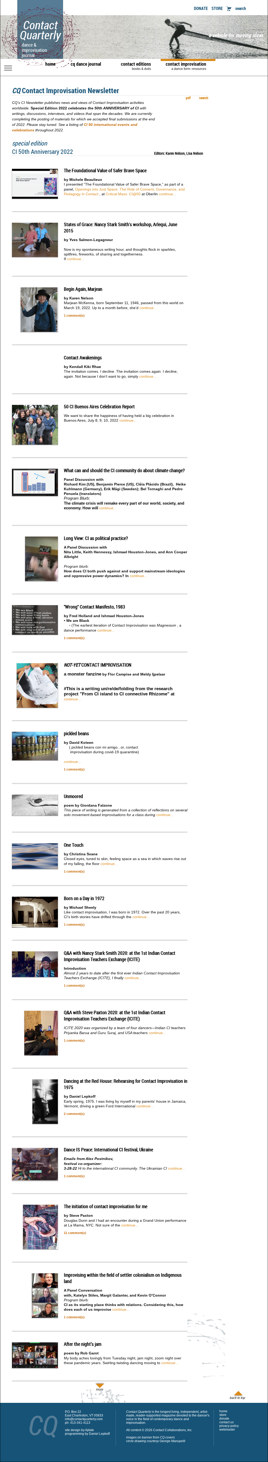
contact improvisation (186, 66)
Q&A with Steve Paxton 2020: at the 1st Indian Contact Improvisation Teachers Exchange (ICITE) (114, 1015)
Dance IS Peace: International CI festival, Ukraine (108, 1149)
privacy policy (229, 1426)
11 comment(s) (75, 1233)
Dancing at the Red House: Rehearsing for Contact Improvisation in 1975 (125, 1084)
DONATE (201, 8)
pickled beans (76, 733)
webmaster (227, 1429)
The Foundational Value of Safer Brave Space (105, 170)
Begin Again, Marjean (83, 289)
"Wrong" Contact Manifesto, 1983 (94, 607)
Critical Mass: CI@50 (123, 194)
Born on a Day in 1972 (84, 898)
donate (224, 1418)
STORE (217, 8)
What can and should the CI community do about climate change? (124, 470)
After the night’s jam (82, 1344)
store (222, 1415)
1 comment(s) (74, 315)
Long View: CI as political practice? (96, 538)
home (50, 64)
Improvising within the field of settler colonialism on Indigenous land (123, 1278)
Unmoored (73, 796)
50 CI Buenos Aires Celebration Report (99, 406)
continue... (167, 194)
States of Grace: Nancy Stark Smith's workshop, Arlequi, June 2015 (120, 227)
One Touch (73, 845)
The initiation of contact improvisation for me (105, 1206)
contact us (226, 1422)
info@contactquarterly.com (84, 1419)
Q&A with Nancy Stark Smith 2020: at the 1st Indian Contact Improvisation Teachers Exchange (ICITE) (119, 956)
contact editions (136, 66)
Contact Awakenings (83, 357)
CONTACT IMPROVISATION (97, 665)
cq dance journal (86, 64)
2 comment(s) (74, 1114)
